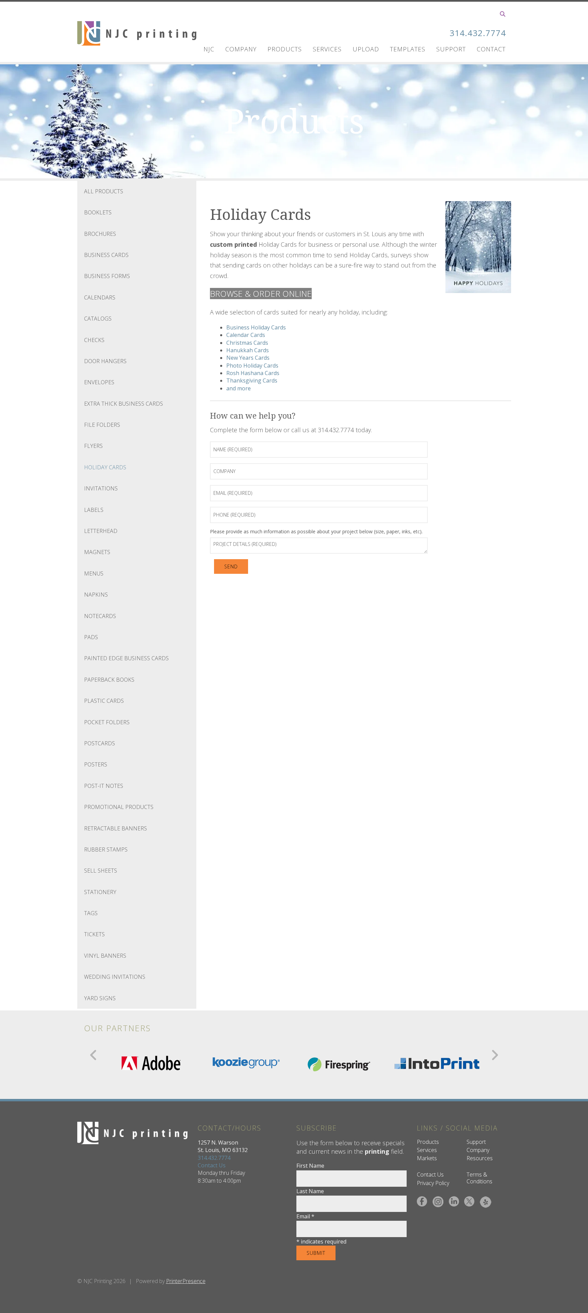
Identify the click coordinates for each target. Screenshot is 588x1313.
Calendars (99, 297)
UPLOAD (366, 49)
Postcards (99, 743)
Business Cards (106, 255)
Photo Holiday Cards (252, 365)
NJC (208, 49)
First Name (310, 1165)
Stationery (100, 892)
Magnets (97, 552)
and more (238, 388)
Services (327, 49)
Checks (94, 340)
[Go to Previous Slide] (93, 1055)
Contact (491, 49)
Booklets (98, 212)
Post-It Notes (103, 786)
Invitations (101, 488)
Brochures (100, 234)
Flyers (93, 446)
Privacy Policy (433, 1183)
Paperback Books (109, 679)
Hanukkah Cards (247, 350)
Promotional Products (118, 807)
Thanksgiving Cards (251, 380)
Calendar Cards (245, 335)
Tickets (94, 934)
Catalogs (98, 318)
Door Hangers (105, 361)
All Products (103, 191)
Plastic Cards (104, 700)
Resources (480, 1158)
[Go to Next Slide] (494, 1055)
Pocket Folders (107, 722)
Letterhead (100, 531)
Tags (91, 913)
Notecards (100, 616)
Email (305, 1216)
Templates (407, 49)
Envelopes (99, 382)
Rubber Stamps (106, 849)
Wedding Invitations (114, 976)
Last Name (310, 1191)
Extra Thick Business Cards (123, 403)
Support (451, 49)
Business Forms (107, 276)
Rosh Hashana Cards (252, 373)
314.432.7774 (478, 32)
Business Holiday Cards (256, 327)
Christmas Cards (247, 342)
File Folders (102, 424)
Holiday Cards (105, 467)
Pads (91, 637)
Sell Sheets (100, 870)
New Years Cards (248, 357)
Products (284, 49)
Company (241, 49)
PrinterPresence (186, 1281)
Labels (93, 510)
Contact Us (212, 1165)
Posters (95, 764)
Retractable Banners (115, 828)
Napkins (96, 594)
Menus (93, 573)
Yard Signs (100, 998)
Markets (427, 1158)
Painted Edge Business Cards (126, 658)
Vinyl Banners (105, 955)
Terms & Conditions (479, 1178)
